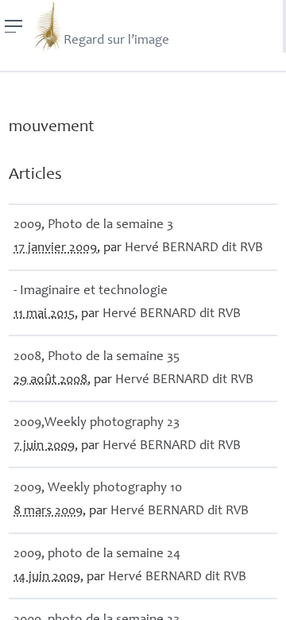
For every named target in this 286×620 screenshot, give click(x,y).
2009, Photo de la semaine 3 (93, 225)
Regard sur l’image (116, 41)
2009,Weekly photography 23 (97, 423)
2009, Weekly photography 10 (98, 488)
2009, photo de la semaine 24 (97, 554)
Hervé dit (194, 248)
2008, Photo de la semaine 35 (97, 357)
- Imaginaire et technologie (91, 291)
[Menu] (14, 26)
